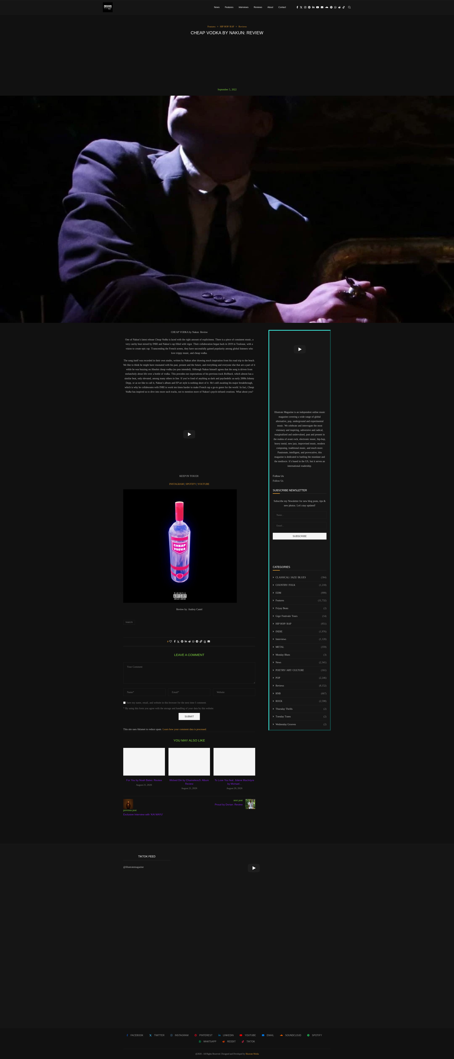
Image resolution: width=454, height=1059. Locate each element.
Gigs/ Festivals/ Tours (301, 616)
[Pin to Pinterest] (182, 641)
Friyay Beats (301, 608)
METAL (301, 647)
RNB (301, 693)
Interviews (243, 7)
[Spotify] (331, 7)
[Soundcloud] (326, 7)
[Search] (349, 7)
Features (229, 7)
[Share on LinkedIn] (186, 641)
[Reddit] (339, 7)
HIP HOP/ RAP (301, 623)
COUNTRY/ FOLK (301, 585)
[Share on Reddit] (189, 641)
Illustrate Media (252, 1054)
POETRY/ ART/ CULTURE (301, 670)
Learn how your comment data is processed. (185, 729)
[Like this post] (170, 641)
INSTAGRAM (176, 484)
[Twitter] (301, 7)
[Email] (322, 7)
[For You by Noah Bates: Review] (144, 762)
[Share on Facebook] (175, 641)
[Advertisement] (227, 61)
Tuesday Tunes (301, 716)
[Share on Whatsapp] (193, 641)
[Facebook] (297, 7)
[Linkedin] (313, 7)
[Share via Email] (208, 641)
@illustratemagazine (133, 867)
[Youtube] (317, 7)
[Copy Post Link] (201, 641)
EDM (301, 593)
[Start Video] (189, 434)
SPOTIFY (191, 484)
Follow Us (278, 481)
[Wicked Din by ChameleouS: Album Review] (189, 762)
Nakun (129, 622)
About (270, 7)
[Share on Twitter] (178, 641)
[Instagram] (305, 7)
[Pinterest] (309, 7)
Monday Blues (301, 654)
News (217, 7)
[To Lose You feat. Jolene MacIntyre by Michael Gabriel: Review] (234, 762)
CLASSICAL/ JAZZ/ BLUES (301, 577)
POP (301, 678)
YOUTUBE (203, 484)
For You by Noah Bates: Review (144, 780)
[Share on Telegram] (197, 641)
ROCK (301, 701)
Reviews (258, 7)
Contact (282, 7)
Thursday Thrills (301, 709)
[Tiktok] (343, 7)
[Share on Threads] (205, 641)
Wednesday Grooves (301, 724)
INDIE (301, 631)
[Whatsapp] (335, 7)
